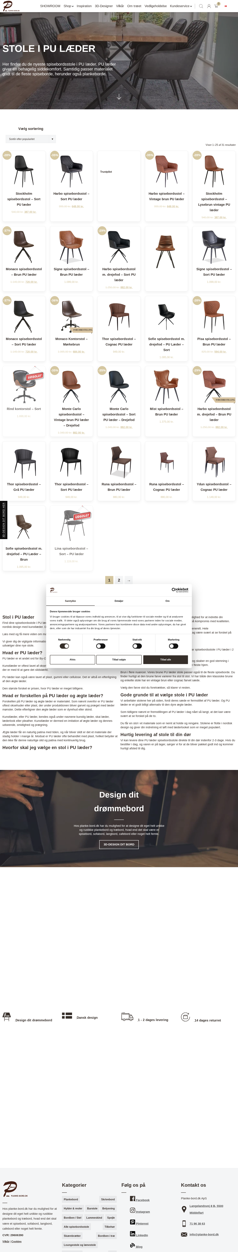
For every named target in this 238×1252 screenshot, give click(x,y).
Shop (67, 6)
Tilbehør (110, 1226)
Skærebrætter (72, 1236)
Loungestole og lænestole (80, 1245)
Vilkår (120, 6)
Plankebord (71, 1199)
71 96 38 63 (197, 1223)
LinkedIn (141, 1235)
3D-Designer (104, 6)
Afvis (72, 659)
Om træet (134, 6)
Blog (138, 1246)
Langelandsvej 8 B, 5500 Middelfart (206, 1209)
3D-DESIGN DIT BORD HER (3, 519)
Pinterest (141, 1223)
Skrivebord (108, 1199)
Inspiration (84, 6)
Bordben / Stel (72, 1217)
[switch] (100, 646)
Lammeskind (94, 1217)
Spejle (111, 1217)
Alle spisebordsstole (76, 1226)
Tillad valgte (119, 659)
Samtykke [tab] (70, 601)
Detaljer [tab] (119, 601)
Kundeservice (179, 6)
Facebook (142, 1200)
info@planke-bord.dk (204, 1234)
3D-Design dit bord (119, 844)
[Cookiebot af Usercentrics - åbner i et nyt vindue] (174, 590)
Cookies (16, 1241)
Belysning (108, 1208)
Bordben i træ (106, 1236)
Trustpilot (106, 171)
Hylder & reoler (73, 1208)
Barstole (92, 1208)
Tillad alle (165, 659)
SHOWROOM (50, 6)
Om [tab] (167, 601)
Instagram (142, 1211)
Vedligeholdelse (156, 6)
